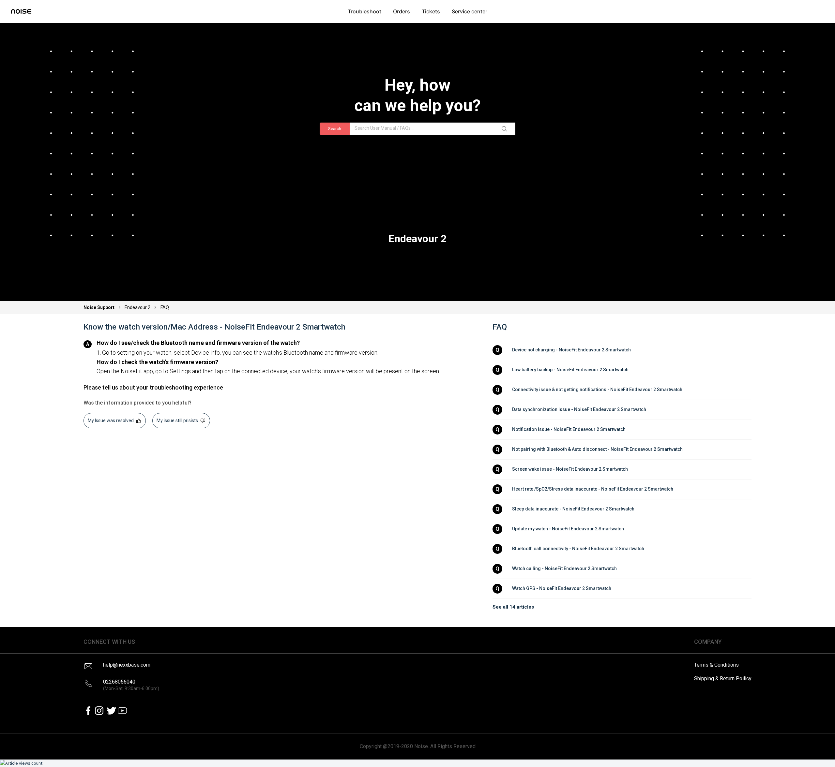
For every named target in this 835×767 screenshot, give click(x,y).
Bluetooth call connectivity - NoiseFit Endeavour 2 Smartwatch (578, 548)
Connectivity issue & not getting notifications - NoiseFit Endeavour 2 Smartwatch (597, 389)
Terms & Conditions (716, 665)
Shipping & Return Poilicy (723, 678)
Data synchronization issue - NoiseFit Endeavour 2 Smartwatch (579, 409)
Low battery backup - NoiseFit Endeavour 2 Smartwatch (570, 369)
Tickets (431, 11)
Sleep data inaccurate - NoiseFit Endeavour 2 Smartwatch (573, 508)
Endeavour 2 (137, 307)
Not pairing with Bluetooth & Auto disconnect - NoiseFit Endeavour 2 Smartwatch (597, 449)
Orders (401, 11)
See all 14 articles (513, 607)
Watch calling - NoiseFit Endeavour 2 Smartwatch (564, 568)
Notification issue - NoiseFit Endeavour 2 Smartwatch (569, 429)
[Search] (505, 129)
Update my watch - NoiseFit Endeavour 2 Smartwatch (568, 528)
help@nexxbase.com (126, 665)
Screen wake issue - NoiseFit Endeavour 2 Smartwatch (570, 469)
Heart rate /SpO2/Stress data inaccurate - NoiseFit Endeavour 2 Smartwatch (592, 489)
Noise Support (99, 307)
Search (334, 128)
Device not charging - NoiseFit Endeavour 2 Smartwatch (571, 349)
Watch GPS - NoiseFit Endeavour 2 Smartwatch (561, 588)
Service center (469, 11)
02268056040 (131, 685)
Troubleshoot (364, 11)
